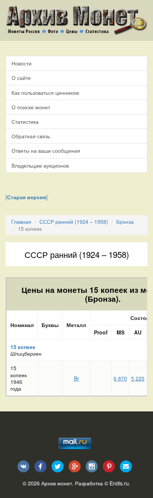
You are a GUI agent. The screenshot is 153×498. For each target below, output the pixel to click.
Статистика (25, 121)
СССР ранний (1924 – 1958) (73, 221)
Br (76, 378)
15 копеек (22, 346)
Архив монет (56, 483)
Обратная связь (31, 136)
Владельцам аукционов (40, 165)
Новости (22, 63)
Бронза (125, 221)
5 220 (137, 378)
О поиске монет (31, 107)
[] (27, 197)
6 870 (120, 378)
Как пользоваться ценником (45, 92)
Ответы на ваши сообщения (46, 150)
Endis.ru (119, 483)
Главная (21, 221)
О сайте (21, 77)
